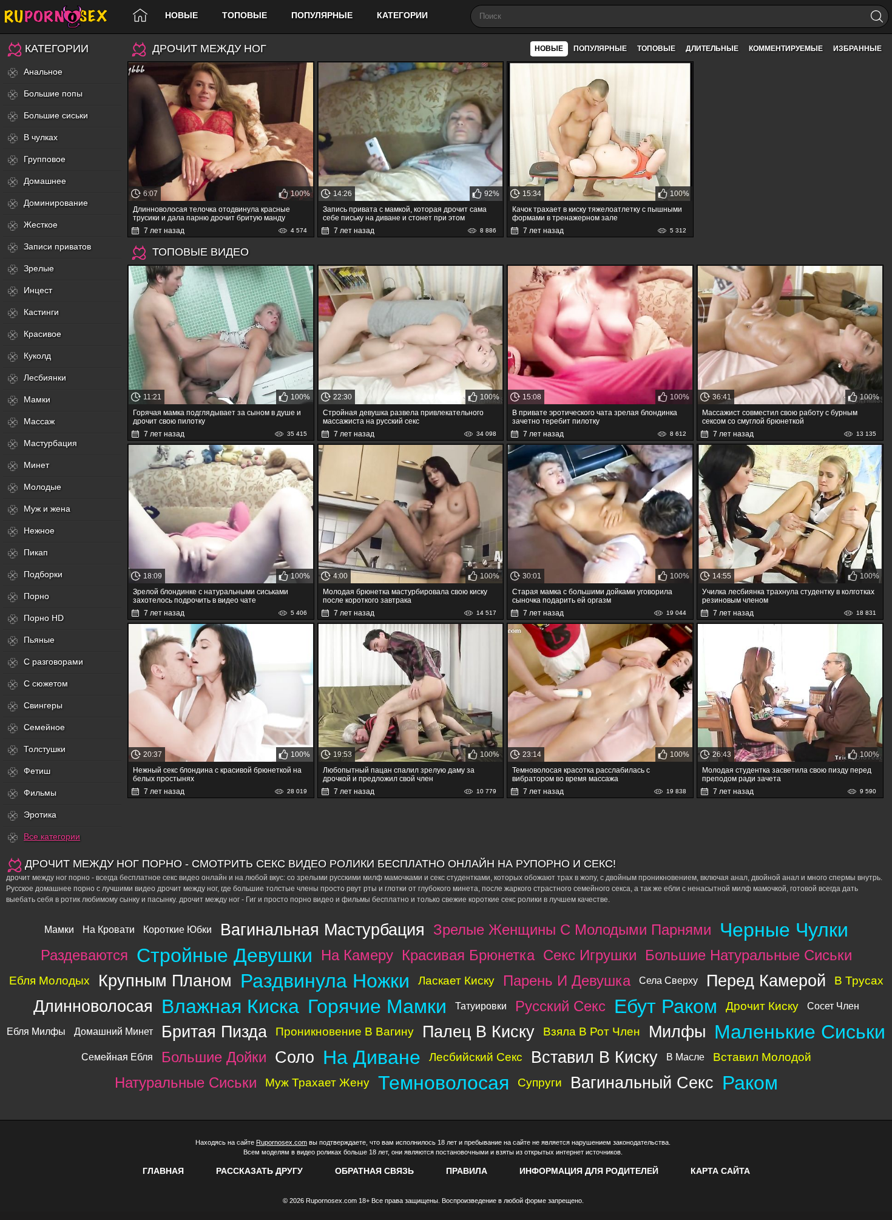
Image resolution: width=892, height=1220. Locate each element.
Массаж (39, 421)
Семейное (44, 727)
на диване (372, 1057)
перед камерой (766, 980)
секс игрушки (590, 955)
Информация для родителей (588, 1171)
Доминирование (56, 203)
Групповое (45, 159)
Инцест (38, 290)
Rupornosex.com (281, 1142)
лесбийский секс (475, 1057)
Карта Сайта (720, 1171)
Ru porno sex (60, 16)
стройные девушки (225, 955)
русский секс (560, 1006)
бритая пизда (214, 1031)
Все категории (52, 836)
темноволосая (443, 1083)
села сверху (668, 980)
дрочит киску (762, 1006)
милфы (677, 1031)
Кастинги (41, 312)
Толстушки (45, 749)
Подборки (43, 574)
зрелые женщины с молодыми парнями (572, 929)
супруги (540, 1082)
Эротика (40, 814)
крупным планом (165, 980)
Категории (402, 15)
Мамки (37, 399)
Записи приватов (57, 246)
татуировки (481, 1006)
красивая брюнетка (468, 955)
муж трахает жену (317, 1082)
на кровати (109, 929)
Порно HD (44, 618)
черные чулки (784, 930)
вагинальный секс (642, 1082)
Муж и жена (47, 508)
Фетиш (37, 771)
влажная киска (230, 1006)
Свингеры (43, 705)
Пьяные (39, 640)
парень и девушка (566, 980)
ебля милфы (36, 1031)
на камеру (357, 955)
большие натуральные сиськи (748, 955)
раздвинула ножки (325, 981)
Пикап (36, 552)
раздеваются (84, 955)
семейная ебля (117, 1057)
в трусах (859, 980)
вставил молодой (762, 1057)
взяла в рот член (591, 1031)
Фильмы (40, 793)
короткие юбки (177, 929)
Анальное (43, 71)
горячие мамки (377, 1006)
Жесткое (41, 224)
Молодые (42, 487)
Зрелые (39, 268)
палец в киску (478, 1031)
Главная (163, 1171)
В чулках (41, 137)
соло (294, 1057)
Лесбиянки (45, 377)
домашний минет (113, 1031)
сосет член (833, 1006)
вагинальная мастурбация (322, 929)
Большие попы (53, 93)
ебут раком (665, 1006)
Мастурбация (50, 443)
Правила (466, 1171)
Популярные (322, 15)
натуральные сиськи (186, 1082)
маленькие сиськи (799, 1032)
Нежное (39, 530)
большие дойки (213, 1057)
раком (750, 1083)
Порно (36, 596)
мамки (59, 929)
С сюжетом (46, 683)
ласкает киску (456, 980)
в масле (685, 1057)
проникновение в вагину (344, 1031)
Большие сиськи (56, 115)
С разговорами (53, 661)
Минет (36, 465)
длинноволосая (93, 1006)
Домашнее (45, 181)
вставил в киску (594, 1057)
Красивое (42, 334)
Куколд (37, 356)
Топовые (244, 15)
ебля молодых (49, 980)
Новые (181, 15)
